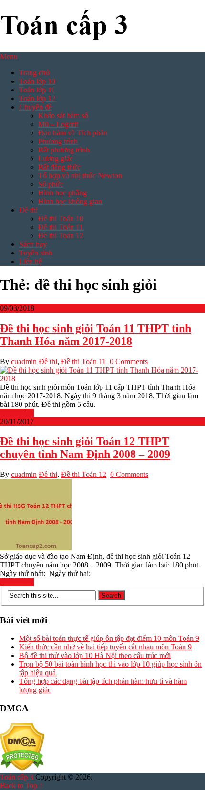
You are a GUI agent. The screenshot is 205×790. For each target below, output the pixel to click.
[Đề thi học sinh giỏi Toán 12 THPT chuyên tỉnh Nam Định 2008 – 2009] (102, 515)
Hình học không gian (70, 201)
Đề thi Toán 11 (60, 227)
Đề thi (28, 210)
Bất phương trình (64, 150)
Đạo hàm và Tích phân (72, 133)
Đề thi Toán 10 (60, 218)
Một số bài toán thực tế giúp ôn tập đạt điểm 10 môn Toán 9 (109, 638)
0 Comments (129, 361)
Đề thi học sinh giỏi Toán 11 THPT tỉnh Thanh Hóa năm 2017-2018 (95, 334)
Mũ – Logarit (58, 124)
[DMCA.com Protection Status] (22, 768)
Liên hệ (30, 261)
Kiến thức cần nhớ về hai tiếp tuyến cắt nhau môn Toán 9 (105, 647)
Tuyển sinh (35, 253)
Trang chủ (34, 73)
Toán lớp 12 (37, 98)
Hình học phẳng (62, 193)
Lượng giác (55, 158)
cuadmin (24, 361)
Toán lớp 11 (37, 90)
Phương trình (58, 141)
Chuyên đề (35, 107)
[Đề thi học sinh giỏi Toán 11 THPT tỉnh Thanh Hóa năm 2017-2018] (102, 374)
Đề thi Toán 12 (60, 236)
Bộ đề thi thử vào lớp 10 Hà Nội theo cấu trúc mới (95, 655)
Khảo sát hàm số (63, 115)
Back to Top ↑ (21, 785)
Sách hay (33, 244)
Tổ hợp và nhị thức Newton (80, 176)
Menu (9, 56)
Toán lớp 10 (37, 81)
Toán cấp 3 (16, 777)
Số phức (50, 184)
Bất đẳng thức (59, 167)
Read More (17, 413)
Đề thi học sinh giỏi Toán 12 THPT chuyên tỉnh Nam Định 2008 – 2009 (85, 447)
